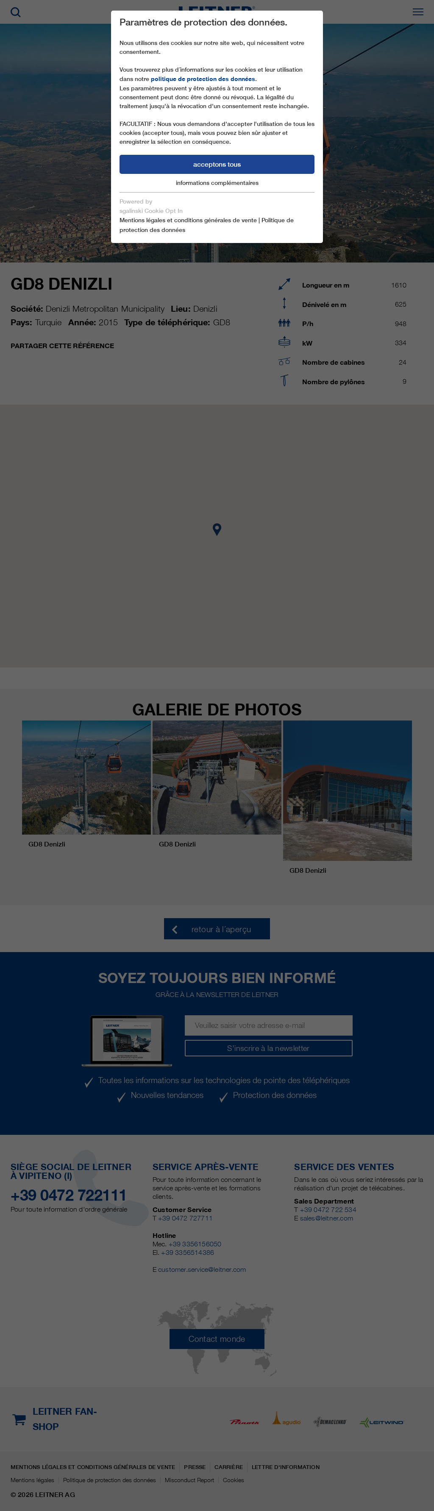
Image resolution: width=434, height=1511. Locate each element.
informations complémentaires (217, 182)
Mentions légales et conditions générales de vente (188, 220)
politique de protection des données (203, 79)
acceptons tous (217, 164)
